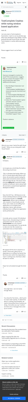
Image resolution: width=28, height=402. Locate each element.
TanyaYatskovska (11, 67)
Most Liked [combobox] (22, 135)
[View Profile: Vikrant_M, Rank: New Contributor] (3, 12)
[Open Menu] (26, 7)
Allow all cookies (14, 398)
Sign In (24, 2)
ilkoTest (10, 333)
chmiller (12, 376)
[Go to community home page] (8, 3)
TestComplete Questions (8, 7)
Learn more (18, 389)
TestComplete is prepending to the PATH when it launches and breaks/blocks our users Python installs (14, 344)
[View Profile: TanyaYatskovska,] (4, 68)
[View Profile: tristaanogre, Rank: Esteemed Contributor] (3, 140)
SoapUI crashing (6, 374)
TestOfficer (11, 370)
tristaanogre (9, 139)
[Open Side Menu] (2, 2)
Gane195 (12, 363)
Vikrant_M (8, 11)
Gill (9, 340)
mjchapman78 (12, 347)
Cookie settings (14, 394)
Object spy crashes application (11, 361)
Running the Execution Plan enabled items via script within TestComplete (14, 330)
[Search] (15, 3)
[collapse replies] (14, 138)
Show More (8, 315)
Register (19, 2)
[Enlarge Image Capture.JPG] (14, 238)
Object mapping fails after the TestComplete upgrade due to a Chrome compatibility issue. (13, 337)
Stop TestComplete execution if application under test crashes (11, 367)
